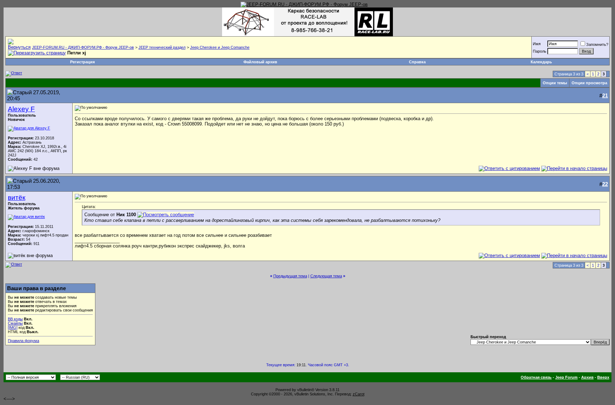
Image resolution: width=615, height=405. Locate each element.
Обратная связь (536, 377)
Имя (537, 44)
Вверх (603, 377)
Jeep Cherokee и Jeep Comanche (219, 47)
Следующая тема (326, 276)
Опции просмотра (589, 83)
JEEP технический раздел (161, 47)
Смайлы (15, 323)
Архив (587, 377)
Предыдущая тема (290, 276)
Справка (417, 62)
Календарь (541, 62)
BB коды (15, 319)
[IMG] (12, 327)
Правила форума (23, 341)
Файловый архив (260, 62)
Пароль (539, 51)
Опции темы (555, 83)
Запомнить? (597, 44)
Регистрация (82, 62)
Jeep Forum (566, 377)
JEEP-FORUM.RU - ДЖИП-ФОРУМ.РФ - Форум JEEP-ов (83, 47)
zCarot (358, 394)
